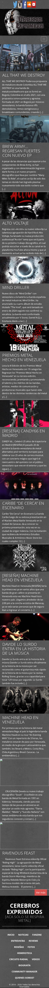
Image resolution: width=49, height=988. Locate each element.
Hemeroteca (24, 953)
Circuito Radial (18, 959)
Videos (36, 959)
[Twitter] (15, 4)
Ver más (40, 892)
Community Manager (24, 971)
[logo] (24, 22)
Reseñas (19, 947)
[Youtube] (34, 4)
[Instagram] (20, 4)
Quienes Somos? (24, 977)
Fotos (31, 947)
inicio (10, 934)
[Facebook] (24, 4)
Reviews (33, 940)
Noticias (23, 934)
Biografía (24, 965)
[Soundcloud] (29, 4)
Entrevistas (18, 940)
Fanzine (37, 934)
